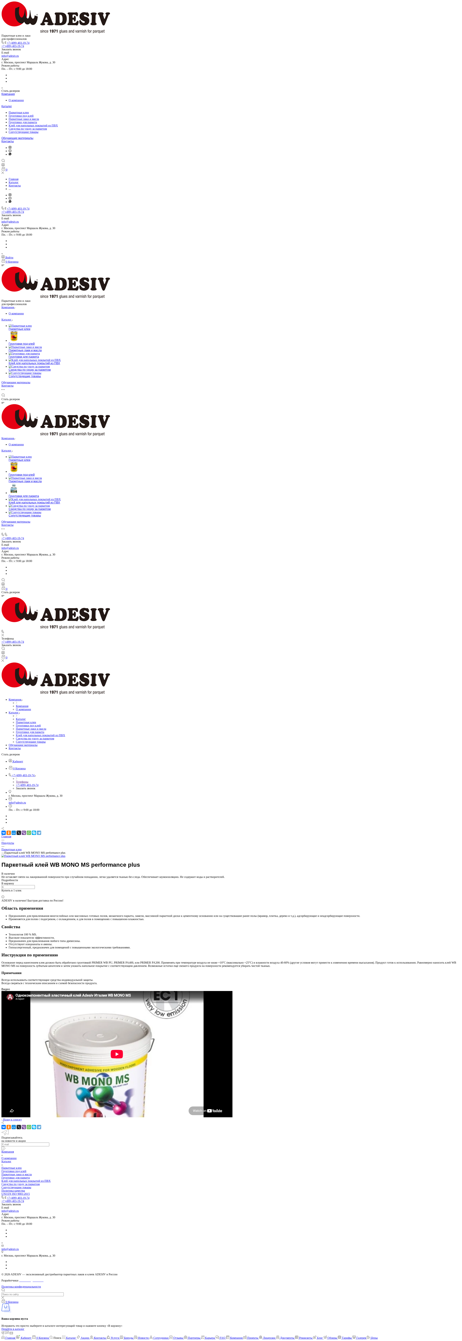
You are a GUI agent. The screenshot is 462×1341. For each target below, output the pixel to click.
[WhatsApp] (29, 833)
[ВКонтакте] (3, 833)
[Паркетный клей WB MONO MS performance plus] (33, 855)
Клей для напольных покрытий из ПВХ (33, 125)
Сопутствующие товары (23, 132)
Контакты (7, 141)
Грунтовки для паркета (23, 122)
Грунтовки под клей (21, 115)
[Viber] (24, 833)
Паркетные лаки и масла (24, 119)
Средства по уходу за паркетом (28, 128)
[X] (19, 833)
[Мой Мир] (14, 833)
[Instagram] (10, 147)
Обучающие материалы (17, 138)
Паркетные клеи (19, 112)
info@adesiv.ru (10, 55)
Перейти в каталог (12, 1329)
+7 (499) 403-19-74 (18, 42)
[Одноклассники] (8, 833)
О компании (16, 100)
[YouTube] (10, 150)
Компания (8, 94)
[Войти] (3, 165)
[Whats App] (10, 154)
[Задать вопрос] (2, 893)
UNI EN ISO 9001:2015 (15, 1193)
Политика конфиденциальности (21, 1286)
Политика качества (13, 1190)
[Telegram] (39, 833)
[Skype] (34, 833)
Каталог (6, 106)
